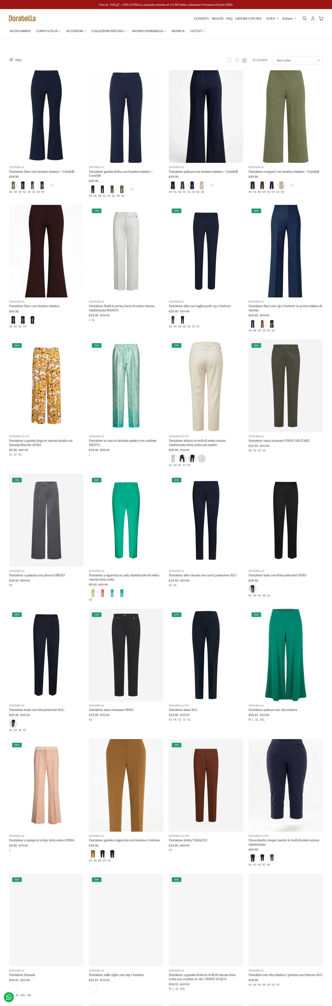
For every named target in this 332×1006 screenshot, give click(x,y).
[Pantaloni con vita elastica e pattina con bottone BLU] (286, 920)
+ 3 (52, 185)
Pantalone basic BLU (183, 710)
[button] (304, 18)
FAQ (229, 18)
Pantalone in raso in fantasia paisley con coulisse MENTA (123, 443)
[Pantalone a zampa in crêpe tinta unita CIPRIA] (46, 785)
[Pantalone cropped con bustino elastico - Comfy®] (286, 116)
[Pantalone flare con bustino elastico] (46, 251)
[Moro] (32, 185)
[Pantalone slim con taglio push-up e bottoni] (206, 251)
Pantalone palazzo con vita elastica (273, 710)
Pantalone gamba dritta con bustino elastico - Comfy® (121, 174)
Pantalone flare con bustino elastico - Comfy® (41, 171)
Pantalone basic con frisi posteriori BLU (36, 710)
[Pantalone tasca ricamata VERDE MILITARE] (286, 385)
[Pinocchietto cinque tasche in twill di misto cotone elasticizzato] (286, 785)
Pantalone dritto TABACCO (188, 840)
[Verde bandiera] (122, 593)
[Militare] (13, 185)
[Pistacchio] (93, 593)
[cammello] (93, 854)
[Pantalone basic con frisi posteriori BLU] (46, 655)
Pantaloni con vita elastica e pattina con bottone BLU (286, 975)
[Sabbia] (202, 185)
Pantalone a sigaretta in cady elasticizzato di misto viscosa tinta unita (124, 577)
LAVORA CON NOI (248, 18)
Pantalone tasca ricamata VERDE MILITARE (279, 440)
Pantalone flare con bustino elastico (34, 306)
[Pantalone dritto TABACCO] (206, 785)
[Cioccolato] (93, 988)
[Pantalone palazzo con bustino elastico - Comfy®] (206, 116)
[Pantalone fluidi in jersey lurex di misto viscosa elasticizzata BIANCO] (126, 251)
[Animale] (13, 988)
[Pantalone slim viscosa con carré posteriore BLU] (206, 520)
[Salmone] (103, 593)
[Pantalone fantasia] (46, 920)
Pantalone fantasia (22, 975)
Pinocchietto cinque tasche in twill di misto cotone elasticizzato (284, 842)
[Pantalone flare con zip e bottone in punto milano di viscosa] (286, 251)
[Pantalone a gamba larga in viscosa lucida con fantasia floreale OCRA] (46, 385)
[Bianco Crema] (173, 459)
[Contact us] (9, 997)
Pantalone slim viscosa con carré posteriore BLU (203, 575)
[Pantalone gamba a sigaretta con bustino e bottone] (126, 785)
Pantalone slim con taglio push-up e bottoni (200, 306)
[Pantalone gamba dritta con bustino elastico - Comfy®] (126, 116)
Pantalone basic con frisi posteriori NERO (277, 575)
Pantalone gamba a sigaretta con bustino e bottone (124, 840)
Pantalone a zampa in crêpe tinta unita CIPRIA (41, 840)
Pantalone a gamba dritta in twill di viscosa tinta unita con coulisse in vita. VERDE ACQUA (202, 977)
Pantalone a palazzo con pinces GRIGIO (37, 575)
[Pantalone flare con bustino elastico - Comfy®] (46, 116)
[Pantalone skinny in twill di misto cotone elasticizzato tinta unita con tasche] (206, 385)
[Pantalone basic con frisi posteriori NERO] (286, 520)
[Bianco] (202, 459)
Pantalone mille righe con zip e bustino (116, 975)
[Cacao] (23, 320)
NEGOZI (217, 18)
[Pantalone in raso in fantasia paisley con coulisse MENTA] (126, 385)
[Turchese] (112, 593)
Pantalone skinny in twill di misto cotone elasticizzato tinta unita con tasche (197, 443)
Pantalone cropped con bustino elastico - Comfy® (284, 171)
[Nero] (23, 185)
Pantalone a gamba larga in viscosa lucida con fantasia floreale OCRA (41, 443)
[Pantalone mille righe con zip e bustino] (126, 920)
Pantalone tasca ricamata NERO (111, 710)
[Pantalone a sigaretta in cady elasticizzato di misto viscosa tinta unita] (126, 520)
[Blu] (42, 185)
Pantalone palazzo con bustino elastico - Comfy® (203, 171)
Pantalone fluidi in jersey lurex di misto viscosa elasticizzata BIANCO (121, 308)
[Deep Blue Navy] (253, 324)
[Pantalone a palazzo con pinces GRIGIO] (46, 520)
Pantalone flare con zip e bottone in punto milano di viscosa (285, 308)
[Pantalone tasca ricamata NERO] (126, 655)
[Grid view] (229, 60)
